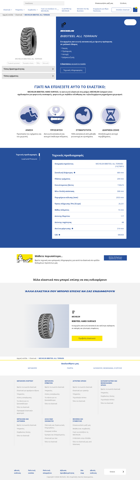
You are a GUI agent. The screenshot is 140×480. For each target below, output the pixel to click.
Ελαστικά (18, 15)
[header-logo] (12, 3)
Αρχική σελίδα (8, 15)
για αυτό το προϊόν (73, 64)
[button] (65, 23)
